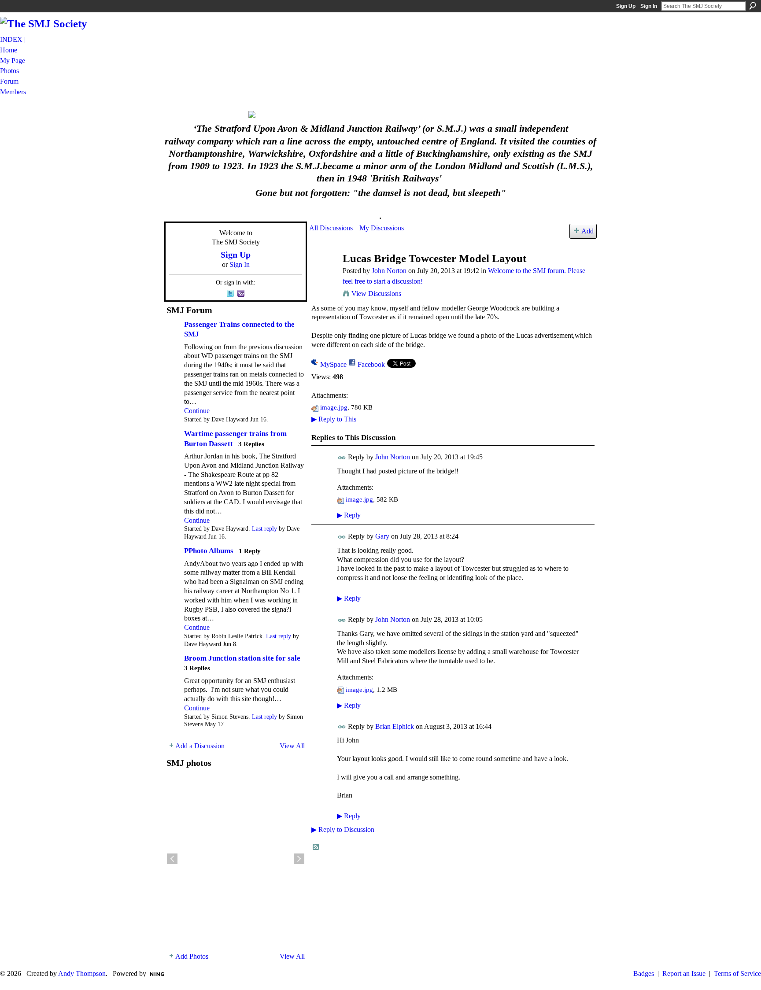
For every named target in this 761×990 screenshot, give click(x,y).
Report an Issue (684, 973)
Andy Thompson (82, 973)
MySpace (333, 364)
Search (752, 6)
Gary (382, 536)
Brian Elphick (394, 726)
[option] (236, 859)
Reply (349, 515)
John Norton (389, 270)
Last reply (264, 528)
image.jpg (333, 407)
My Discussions (381, 228)
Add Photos (191, 956)
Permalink (342, 458)
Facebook (371, 364)
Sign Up (625, 6)
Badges (643, 973)
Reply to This (333, 419)
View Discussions (376, 293)
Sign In (648, 6)
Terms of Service (737, 973)
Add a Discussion (200, 746)
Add (587, 231)
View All (292, 746)
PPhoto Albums (208, 551)
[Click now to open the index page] (380, 114)
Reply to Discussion (342, 829)
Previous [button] (172, 858)
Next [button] (299, 858)
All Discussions (331, 228)
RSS (316, 847)
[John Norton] (323, 275)
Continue (197, 410)
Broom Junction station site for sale (242, 658)
